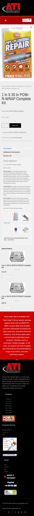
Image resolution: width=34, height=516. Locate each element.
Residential (20, 86)
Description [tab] (7, 148)
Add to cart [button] (7, 277)
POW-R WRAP (11, 86)
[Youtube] (18, 512)
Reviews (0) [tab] (7, 156)
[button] (5, 20)
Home (3, 86)
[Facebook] (12, 512)
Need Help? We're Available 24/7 (17, 317)
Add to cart (15, 125)
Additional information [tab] (11, 152)
